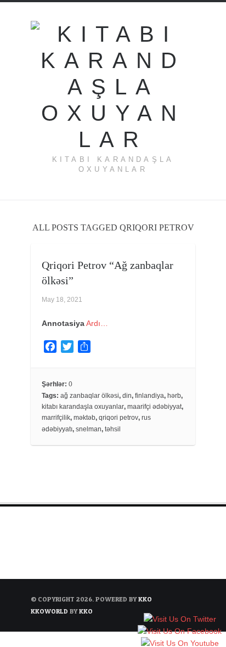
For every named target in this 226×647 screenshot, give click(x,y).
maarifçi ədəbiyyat (154, 406)
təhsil (113, 429)
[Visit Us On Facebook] (179, 631)
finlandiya (149, 396)
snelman (88, 429)
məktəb (84, 417)
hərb (174, 396)
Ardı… (97, 323)
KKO (145, 599)
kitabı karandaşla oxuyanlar (83, 406)
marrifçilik (56, 417)
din (127, 396)
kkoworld (50, 611)
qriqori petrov (118, 417)
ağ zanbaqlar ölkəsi (89, 396)
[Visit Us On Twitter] (179, 619)
